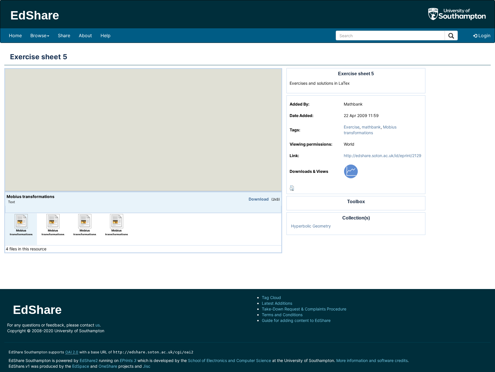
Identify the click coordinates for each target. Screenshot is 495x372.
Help (106, 35)
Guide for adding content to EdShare (296, 320)
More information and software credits (372, 360)
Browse (38, 35)
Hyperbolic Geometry (311, 225)
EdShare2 (89, 360)
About (85, 35)
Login (483, 35)
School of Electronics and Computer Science (229, 360)
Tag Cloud (271, 297)
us (97, 324)
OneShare (108, 366)
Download (259, 199)
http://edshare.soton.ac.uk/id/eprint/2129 (382, 155)
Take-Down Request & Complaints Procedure (304, 308)
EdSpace (80, 366)
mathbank (371, 126)
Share (64, 35)
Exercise (352, 126)
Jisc (146, 366)
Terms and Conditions (282, 314)
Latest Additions (277, 303)
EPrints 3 (128, 360)
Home (15, 35)
